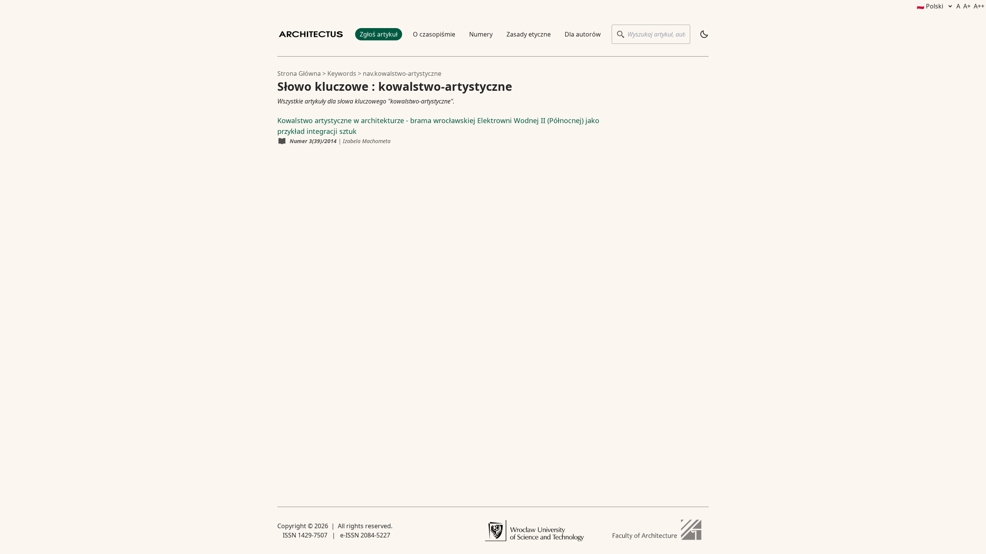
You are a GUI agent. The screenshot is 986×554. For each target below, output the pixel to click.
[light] (704, 34)
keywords (341, 73)
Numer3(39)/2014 (313, 141)
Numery (481, 34)
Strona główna (299, 73)
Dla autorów (583, 34)
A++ (979, 6)
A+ (967, 6)
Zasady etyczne (528, 34)
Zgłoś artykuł (378, 34)
